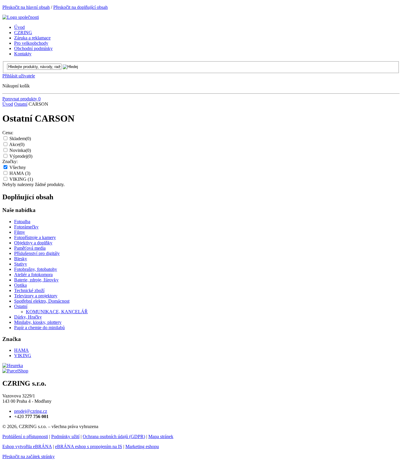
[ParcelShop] (15, 370)
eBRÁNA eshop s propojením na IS (88, 446)
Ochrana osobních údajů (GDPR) (114, 436)
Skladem (20, 138)
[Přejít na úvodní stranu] (20, 17)
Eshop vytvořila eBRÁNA (27, 446)
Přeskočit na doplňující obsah (80, 7)
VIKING (21, 179)
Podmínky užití (65, 436)
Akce (16, 144)
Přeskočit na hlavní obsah (26, 7)
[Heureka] (12, 365)
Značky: (10, 161)
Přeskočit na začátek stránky (28, 456)
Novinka (20, 150)
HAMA (19, 173)
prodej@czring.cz (30, 411)
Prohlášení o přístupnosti (25, 436)
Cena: (7, 132)
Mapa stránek (160, 436)
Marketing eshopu (142, 446)
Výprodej (20, 156)
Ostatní (20, 104)
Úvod (7, 104)
